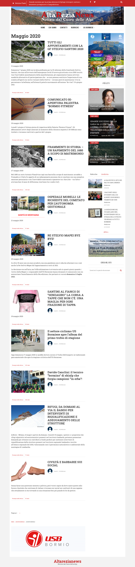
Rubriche (75, 27)
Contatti (63, 27)
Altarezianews (67, 561)
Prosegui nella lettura (18, 93)
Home (43, 27)
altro (105, 232)
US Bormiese (88, 27)
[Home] (67, 16)
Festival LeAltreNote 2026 (102, 106)
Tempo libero (94, 89)
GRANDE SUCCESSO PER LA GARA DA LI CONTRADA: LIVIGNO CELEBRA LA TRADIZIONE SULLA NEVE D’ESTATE (103, 127)
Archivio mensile (20, 522)
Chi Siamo (52, 27)
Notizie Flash (20, 3)
